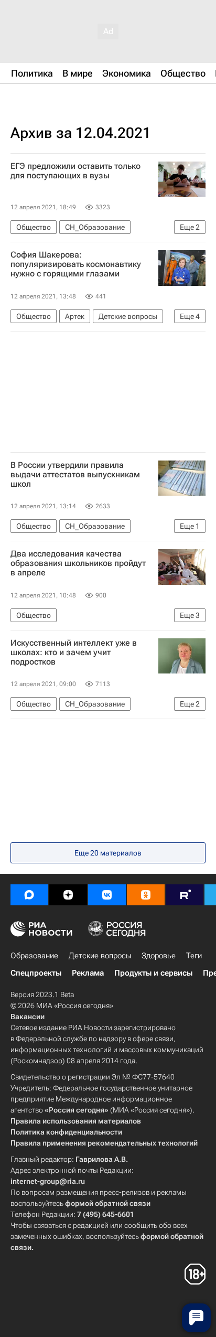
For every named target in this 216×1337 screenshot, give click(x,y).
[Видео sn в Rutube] (184, 894)
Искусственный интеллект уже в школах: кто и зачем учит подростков (73, 652)
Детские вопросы (100, 955)
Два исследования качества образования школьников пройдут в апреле (78, 563)
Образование (34, 955)
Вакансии (27, 1016)
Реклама (88, 973)
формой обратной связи (107, 1203)
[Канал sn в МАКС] (29, 894)
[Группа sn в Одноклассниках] (146, 894)
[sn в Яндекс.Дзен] (68, 894)
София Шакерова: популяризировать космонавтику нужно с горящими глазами (75, 264)
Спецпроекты (35, 973)
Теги (194, 955)
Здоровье (159, 955)
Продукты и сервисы (153, 973)
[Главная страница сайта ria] (63, 98)
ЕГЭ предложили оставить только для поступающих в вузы (75, 171)
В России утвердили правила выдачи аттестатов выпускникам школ (75, 475)
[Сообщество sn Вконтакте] (107, 894)
